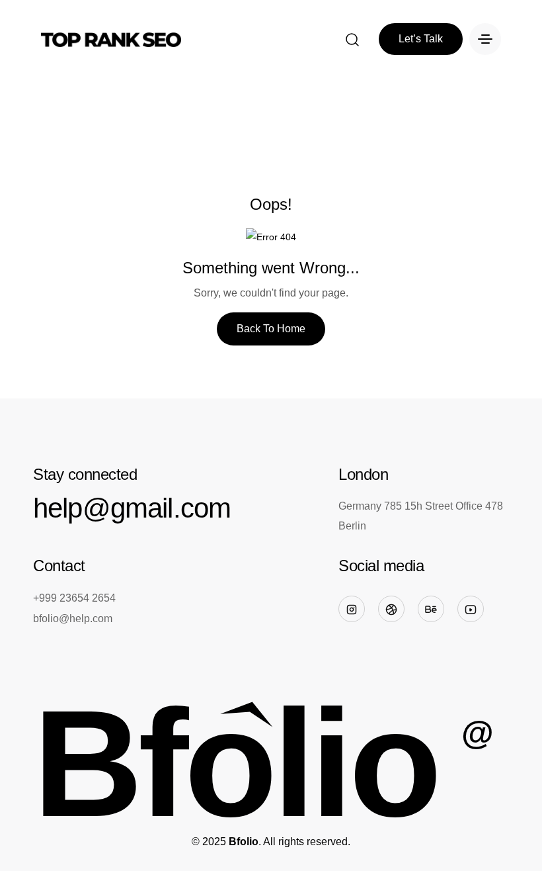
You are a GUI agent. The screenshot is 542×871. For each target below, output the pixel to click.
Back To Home (271, 328)
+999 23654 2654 (74, 598)
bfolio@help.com (72, 618)
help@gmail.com (132, 508)
